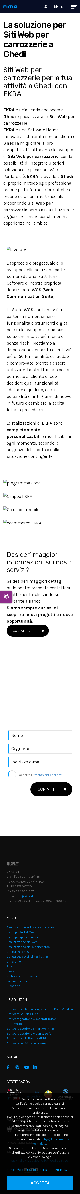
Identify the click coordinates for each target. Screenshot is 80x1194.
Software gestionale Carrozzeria (29, 1033)
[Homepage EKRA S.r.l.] (10, 7)
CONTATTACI (22, 630)
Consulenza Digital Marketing (27, 957)
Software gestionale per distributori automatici (32, 1021)
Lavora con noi (17, 981)
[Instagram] (19, 1067)
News (10, 971)
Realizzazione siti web (22, 942)
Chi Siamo (14, 961)
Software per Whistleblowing (26, 1043)
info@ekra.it (24, 896)
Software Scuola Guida (22, 1014)
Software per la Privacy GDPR (27, 1038)
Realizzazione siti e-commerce (28, 947)
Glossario (13, 986)
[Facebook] (10, 1067)
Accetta (40, 1182)
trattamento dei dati (47, 775)
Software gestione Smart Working (30, 1029)
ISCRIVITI (45, 789)
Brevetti (12, 966)
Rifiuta (61, 1170)
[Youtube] (27, 1067)
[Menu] (71, 6)
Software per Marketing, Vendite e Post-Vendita (40, 1009)
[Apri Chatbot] (6, 597)
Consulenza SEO (18, 952)
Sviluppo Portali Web (21, 932)
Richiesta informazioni (23, 976)
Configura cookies (30, 1170)
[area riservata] (46, 6)
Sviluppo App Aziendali (22, 937)
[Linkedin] (36, 1067)
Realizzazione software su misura (30, 927)
